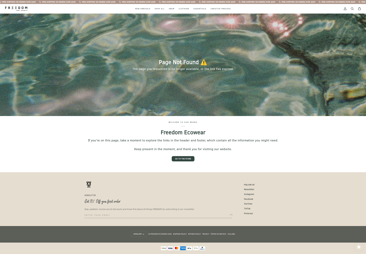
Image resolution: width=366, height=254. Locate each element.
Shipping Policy (180, 234)
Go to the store (183, 158)
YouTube (248, 203)
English (138, 234)
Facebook (248, 198)
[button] (143, 8)
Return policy (194, 234)
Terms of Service (218, 234)
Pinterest (248, 213)
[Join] (230, 214)
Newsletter (249, 189)
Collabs (231, 234)
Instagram (249, 194)
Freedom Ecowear (158, 234)
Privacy (205, 234)
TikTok (247, 208)
